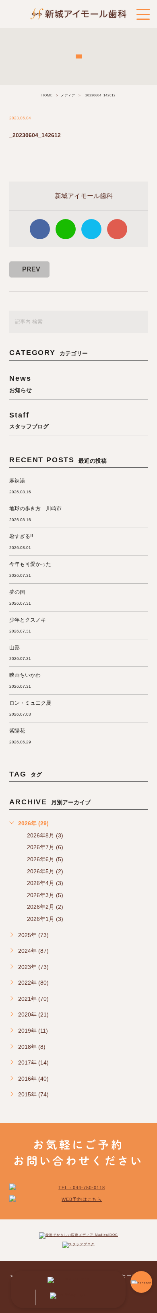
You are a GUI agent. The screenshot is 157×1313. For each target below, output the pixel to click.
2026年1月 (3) (45, 919)
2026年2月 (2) (45, 907)
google (117, 229)
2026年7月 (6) (45, 847)
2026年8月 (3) (45, 835)
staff (29, 420)
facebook (40, 229)
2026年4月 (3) (45, 883)
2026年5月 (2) (45, 871)
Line (66, 229)
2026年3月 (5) (45, 895)
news (20, 383)
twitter (91, 229)
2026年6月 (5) (45, 859)
